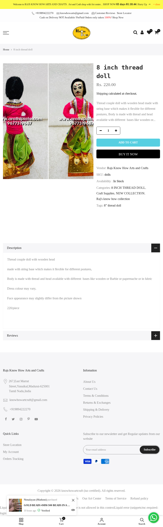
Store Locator (124, 13)
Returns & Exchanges (97, 402)
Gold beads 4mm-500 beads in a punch (47, 505)
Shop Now (117, 17)
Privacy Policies (93, 416)
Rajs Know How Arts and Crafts (127, 168)
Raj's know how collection (113, 199)
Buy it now (128, 154)
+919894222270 (44, 13)
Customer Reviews (105, 13)
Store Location (12, 445)
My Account (11, 452)
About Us (89, 381)
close (157, 4)
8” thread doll (112, 205)
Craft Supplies (105, 193)
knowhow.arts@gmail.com (74, 13)
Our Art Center (91, 498)
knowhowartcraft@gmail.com (28, 400)
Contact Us (90, 388)
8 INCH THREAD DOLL (128, 187)
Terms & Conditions (96, 395)
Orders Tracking (13, 458)
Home (6, 49)
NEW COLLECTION (130, 193)
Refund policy (139, 498)
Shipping (102, 93)
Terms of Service (115, 498)
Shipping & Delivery (96, 409)
